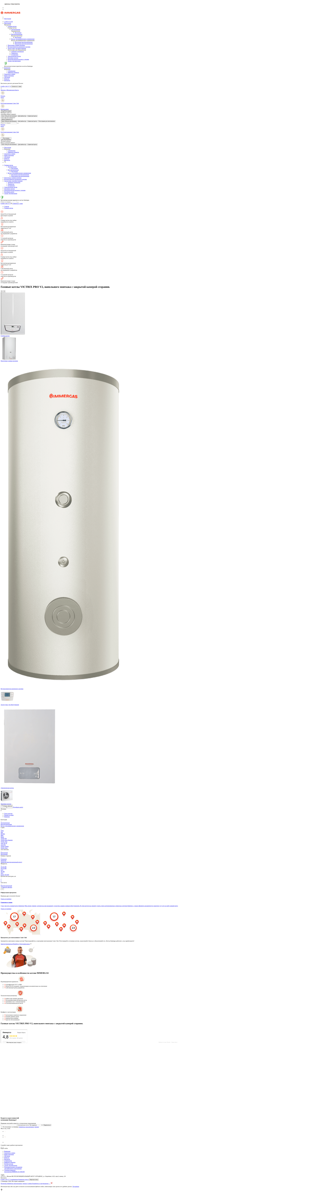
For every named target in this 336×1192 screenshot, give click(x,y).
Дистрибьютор (22, 116)
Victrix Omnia (5, 846)
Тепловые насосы (13, 58)
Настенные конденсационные (24, 42)
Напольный (4, 852)
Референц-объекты (13, 72)
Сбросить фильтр (6, 887)
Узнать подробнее (6, 899)
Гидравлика (14, 54)
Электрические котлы (14, 56)
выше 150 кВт (5, 874)
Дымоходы (14, 53)
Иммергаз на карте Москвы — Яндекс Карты (168, 1042)
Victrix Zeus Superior (7, 840)
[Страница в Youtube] (5, 1137)
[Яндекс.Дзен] (6, 1142)
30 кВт (3, 871)
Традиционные (15, 29)
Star (2, 832)
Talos (2, 830)
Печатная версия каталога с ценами (18, 59)
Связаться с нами (16, 86)
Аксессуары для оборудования (17, 48)
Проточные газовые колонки (16, 45)
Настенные (18, 32)
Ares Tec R (4, 843)
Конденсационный (6, 885)
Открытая (4, 859)
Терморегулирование (17, 51)
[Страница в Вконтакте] (5, 1131)
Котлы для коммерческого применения (22, 39)
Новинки (7, 816)
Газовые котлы (12, 26)
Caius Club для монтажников (9, 116)
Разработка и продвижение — (41, 1183)
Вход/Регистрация (6, 111)
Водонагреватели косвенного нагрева (19, 47)
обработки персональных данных (29, 1127)
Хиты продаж (8, 813)
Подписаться (47, 1125)
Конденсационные (16, 34)
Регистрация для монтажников (47, 121)
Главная (6, 206)
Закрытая (3, 860)
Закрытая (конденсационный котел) (11, 862)
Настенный (4, 854)
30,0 (2, 873)
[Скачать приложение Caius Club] (1, 1147)
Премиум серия (8, 815)
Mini (2, 835)
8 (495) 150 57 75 (6, 86)
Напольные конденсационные (24, 43)
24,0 (2, 870)
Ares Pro (3, 845)
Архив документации (14, 61)
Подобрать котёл (9, 192)
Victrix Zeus (4, 848)
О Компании (11, 71)
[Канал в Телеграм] (6, 1135)
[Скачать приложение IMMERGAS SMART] (3, 1147)
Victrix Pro (4, 838)
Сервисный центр (32, 116)
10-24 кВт (4, 867)
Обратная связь (34, 1179)
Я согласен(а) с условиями (21, 1127)
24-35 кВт (4, 868)
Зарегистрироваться (6, 119)
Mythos (3, 834)
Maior (2, 837)
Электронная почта (23, 1125)
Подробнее (76, 1186)
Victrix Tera (4, 841)
